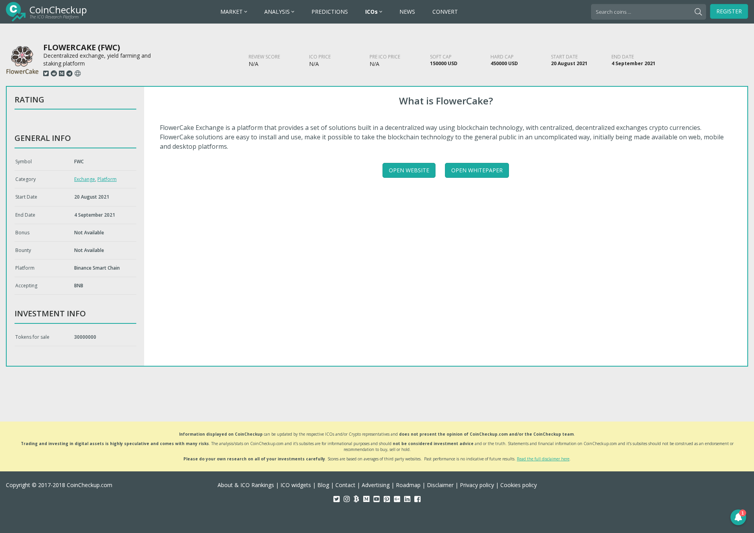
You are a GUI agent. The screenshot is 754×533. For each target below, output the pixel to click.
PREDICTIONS (329, 11)
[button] (738, 517)
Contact (345, 485)
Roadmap (408, 485)
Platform (107, 179)
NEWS (407, 11)
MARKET (232, 11)
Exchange (84, 179)
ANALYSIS (277, 11)
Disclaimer (440, 485)
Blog (323, 485)
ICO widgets (295, 485)
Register (729, 11)
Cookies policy (518, 485)
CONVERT (445, 11)
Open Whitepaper (477, 170)
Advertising (376, 485)
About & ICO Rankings (246, 485)
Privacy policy (477, 485)
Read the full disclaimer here (543, 459)
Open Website (409, 170)
